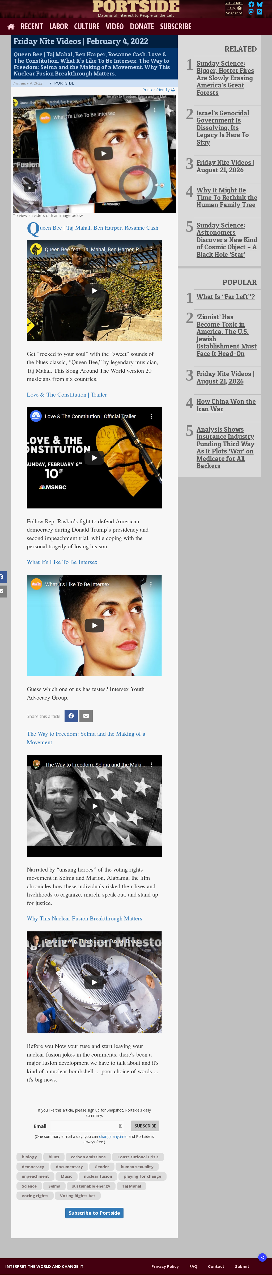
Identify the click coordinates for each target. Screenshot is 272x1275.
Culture (86, 26)
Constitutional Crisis (138, 1156)
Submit (242, 1266)
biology (29, 1156)
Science (29, 1186)
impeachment (35, 1176)
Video (115, 26)
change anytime (112, 1136)
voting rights (35, 1195)
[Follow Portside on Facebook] (251, 6)
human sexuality (137, 1166)
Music (66, 1176)
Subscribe (175, 26)
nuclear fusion (98, 1176)
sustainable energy (91, 1186)
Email (39, 1126)
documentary (69, 1166)
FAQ (193, 1266)
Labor (58, 26)
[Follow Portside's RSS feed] (259, 13)
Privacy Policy (165, 1266)
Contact (216, 1266)
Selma (54, 1186)
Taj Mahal (131, 1186)
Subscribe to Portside (94, 1213)
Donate (142, 26)
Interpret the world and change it (44, 1266)
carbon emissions (88, 1156)
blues (54, 1156)
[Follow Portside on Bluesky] (260, 6)
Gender (102, 1166)
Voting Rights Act (77, 1195)
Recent (32, 26)
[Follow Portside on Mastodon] (251, 13)
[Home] (136, 5)
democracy (33, 1166)
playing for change (142, 1176)
